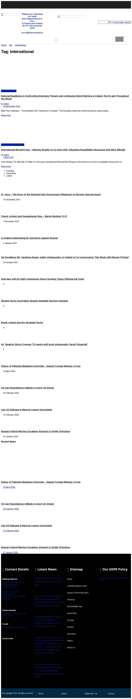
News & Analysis (8, 91)
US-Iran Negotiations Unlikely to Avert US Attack (27, 387)
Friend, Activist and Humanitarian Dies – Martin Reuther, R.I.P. (34, 216)
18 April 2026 (9, 487)
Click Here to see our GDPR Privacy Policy (114, 579)
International (20, 45)
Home (3, 45)
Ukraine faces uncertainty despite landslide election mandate (34, 300)
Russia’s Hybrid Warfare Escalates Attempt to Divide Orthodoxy (35, 431)
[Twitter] (97, 4)
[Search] (126, 39)
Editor (6, 104)
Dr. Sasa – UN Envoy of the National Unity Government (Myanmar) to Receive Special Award (51, 194)
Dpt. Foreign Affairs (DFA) (12, 144)
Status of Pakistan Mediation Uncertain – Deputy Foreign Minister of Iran (40, 366)
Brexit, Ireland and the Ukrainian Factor (22, 322)
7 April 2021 (8, 157)
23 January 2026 (10, 552)
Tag (10, 45)
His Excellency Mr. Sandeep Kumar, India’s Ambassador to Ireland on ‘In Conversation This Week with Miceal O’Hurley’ (65, 257)
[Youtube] (104, 4)
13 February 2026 (11, 531)
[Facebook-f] (90, 4)
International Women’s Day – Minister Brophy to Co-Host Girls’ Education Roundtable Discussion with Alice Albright (63, 149)
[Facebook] (5, 645)
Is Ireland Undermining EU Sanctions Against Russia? (29, 238)
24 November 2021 (11, 106)
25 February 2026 (11, 509)
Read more (6, 115)
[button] (50, 3)
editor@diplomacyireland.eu (13, 627)
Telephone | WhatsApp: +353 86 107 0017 (14, 614)
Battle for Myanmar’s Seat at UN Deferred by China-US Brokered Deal (48, 581)
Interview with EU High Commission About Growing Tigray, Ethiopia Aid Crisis (42, 279)
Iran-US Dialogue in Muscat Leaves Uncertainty (26, 409)
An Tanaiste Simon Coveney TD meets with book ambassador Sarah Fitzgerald (44, 344)
